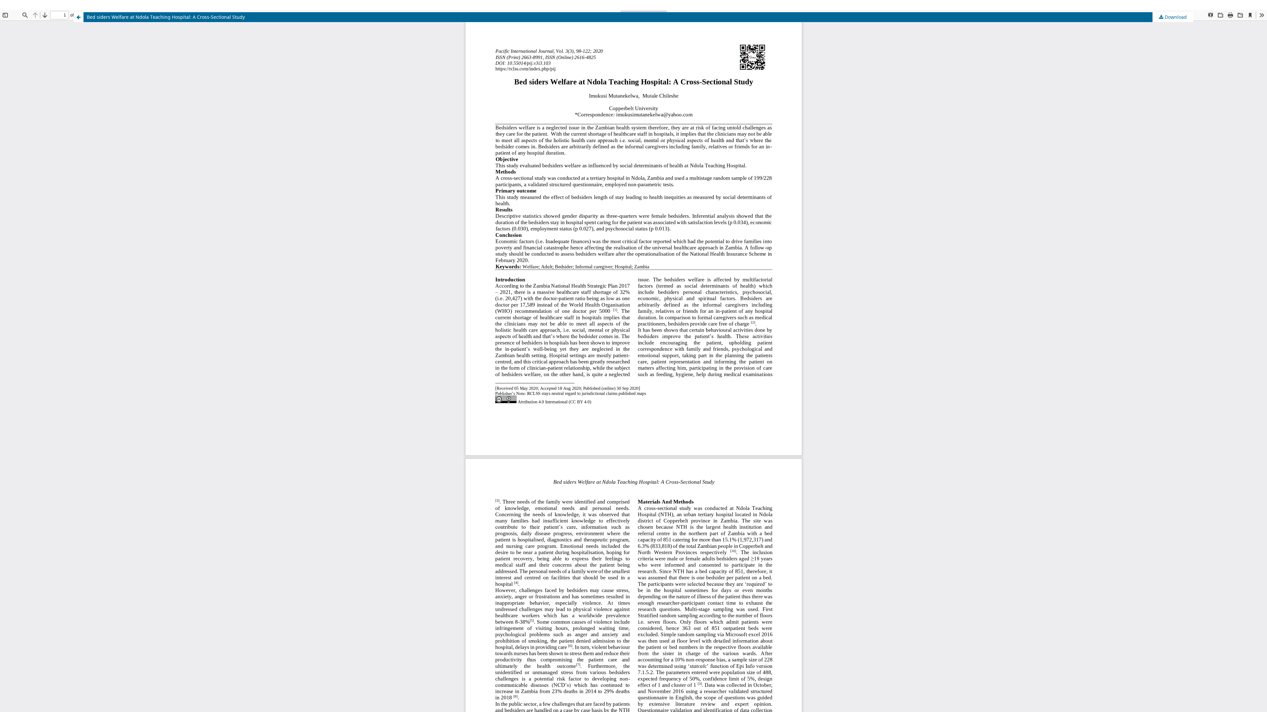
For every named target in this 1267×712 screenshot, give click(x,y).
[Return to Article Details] (78, 17)
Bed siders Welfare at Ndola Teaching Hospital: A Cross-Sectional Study (166, 17)
